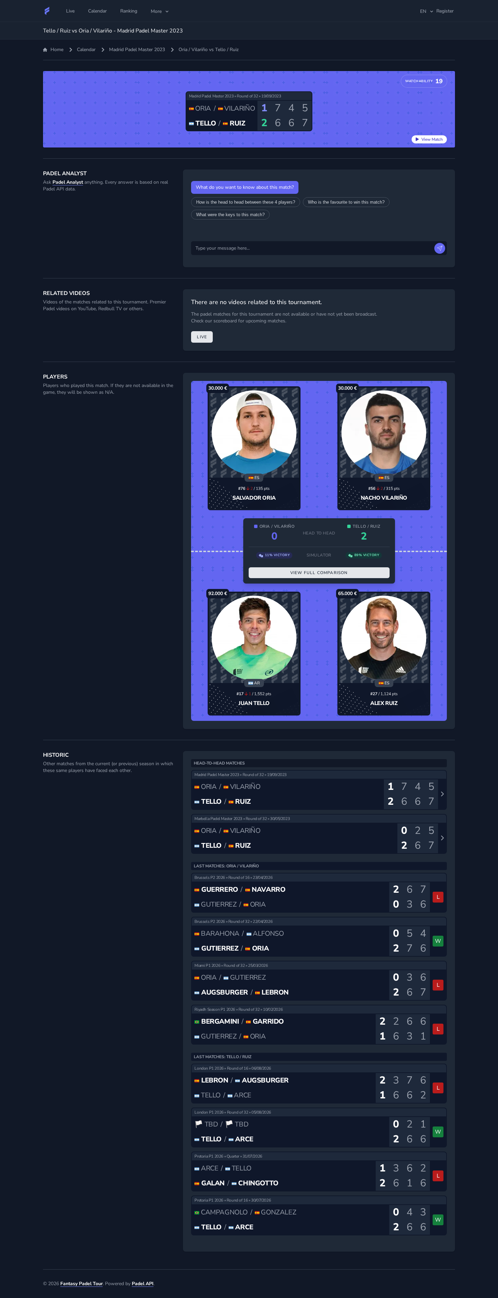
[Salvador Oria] (254, 433)
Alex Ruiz (383, 703)
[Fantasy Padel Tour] (47, 11)
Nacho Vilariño (384, 498)
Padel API (142, 1283)
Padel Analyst (68, 182)
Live (202, 337)
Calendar (86, 49)
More (156, 11)
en (423, 11)
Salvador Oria (254, 498)
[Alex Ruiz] (384, 638)
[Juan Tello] (254, 638)
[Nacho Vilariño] (384, 433)
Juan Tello (254, 703)
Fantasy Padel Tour (81, 1283)
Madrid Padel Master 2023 (137, 49)
